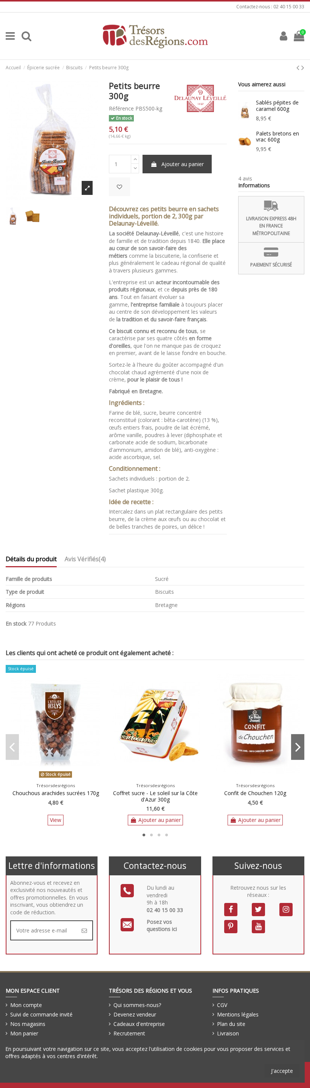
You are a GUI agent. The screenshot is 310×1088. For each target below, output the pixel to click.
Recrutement (129, 1033)
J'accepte (282, 1070)
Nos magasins (27, 1023)
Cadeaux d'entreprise (139, 1023)
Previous (12, 747)
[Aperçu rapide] (61, 777)
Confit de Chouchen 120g (255, 793)
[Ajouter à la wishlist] (119, 186)
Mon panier (24, 1033)
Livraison (228, 1033)
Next (297, 747)
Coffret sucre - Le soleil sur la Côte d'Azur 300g (155, 796)
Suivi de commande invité (41, 1014)
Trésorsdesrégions (55, 785)
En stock (16, 623)
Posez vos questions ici (162, 925)
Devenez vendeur (134, 1014)
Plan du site (231, 1023)
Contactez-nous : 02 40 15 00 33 (270, 6)
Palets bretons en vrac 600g (277, 136)
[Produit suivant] (302, 67)
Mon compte (26, 1005)
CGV (222, 1005)
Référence (121, 108)
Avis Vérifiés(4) (85, 559)
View (55, 819)
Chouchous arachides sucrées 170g (55, 793)
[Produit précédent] (298, 67)
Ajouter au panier (182, 164)
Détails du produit (31, 559)
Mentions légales (238, 1014)
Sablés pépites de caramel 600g (277, 105)
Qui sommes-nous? (137, 1005)
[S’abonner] (84, 930)
